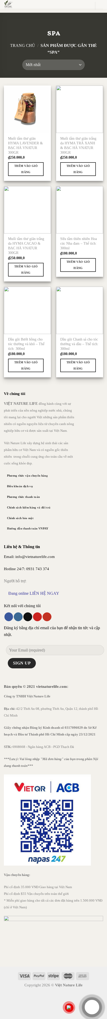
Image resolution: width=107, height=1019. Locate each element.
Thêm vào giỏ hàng (26, 169)
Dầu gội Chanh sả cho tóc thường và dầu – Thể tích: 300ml (79, 344)
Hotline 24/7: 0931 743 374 (26, 569)
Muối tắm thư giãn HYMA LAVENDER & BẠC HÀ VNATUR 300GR (25, 145)
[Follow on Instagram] (18, 616)
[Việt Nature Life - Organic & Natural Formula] (33, 4)
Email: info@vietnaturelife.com (29, 557)
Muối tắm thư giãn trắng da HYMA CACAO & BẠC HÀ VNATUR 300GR (26, 246)
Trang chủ (22, 45)
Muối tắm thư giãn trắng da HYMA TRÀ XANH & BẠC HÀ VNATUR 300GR (78, 145)
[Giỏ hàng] (88, 5)
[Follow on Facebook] (8, 616)
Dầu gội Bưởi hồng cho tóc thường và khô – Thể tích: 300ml (26, 344)
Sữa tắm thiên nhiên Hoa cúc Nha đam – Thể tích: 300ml (78, 243)
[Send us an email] (27, 616)
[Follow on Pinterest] (37, 616)
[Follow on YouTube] (47, 616)
